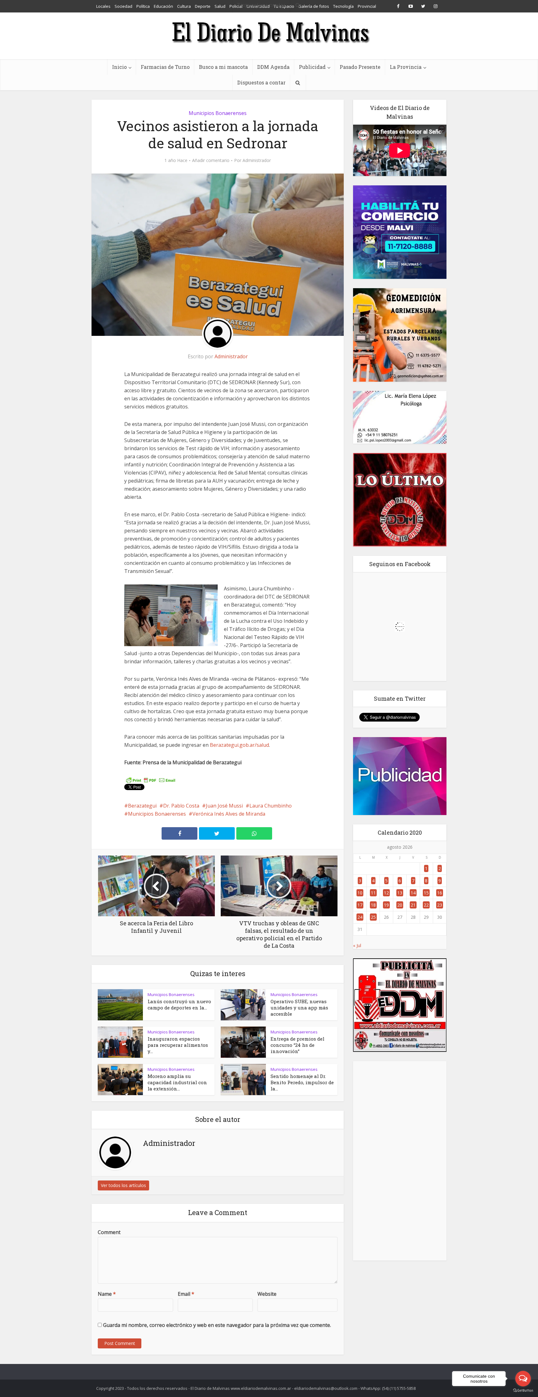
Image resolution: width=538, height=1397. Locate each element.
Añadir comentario (210, 160)
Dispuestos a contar (261, 82)
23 (439, 905)
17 (359, 905)
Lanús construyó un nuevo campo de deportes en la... (179, 1004)
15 (426, 893)
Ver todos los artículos (123, 1185)
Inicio (119, 67)
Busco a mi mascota (223, 67)
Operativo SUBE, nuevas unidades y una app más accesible (299, 1007)
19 (386, 905)
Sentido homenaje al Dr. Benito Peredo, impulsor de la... (302, 1082)
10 (359, 893)
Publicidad (312, 67)
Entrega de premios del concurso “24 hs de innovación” (297, 1045)
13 (399, 893)
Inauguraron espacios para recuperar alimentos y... (178, 1045)
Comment (109, 1232)
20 (399, 905)
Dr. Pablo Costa (181, 805)
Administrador (257, 160)
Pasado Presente (360, 67)
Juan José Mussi (224, 805)
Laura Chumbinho (270, 805)
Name (107, 1293)
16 (439, 893)
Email (186, 1293)
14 (413, 893)
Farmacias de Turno (165, 67)
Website (266, 1293)
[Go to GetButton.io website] (523, 1391)
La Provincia (406, 67)
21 (413, 905)
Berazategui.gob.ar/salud (239, 744)
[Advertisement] (399, 1160)
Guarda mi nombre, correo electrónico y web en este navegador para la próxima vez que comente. (217, 1325)
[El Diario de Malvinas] (269, 32)
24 (359, 917)
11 (373, 893)
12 (386, 893)
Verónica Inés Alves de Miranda (228, 813)
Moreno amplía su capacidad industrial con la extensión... (177, 1082)
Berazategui (142, 805)
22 (426, 905)
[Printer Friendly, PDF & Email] (150, 780)
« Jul (357, 945)
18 (373, 905)
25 (373, 917)
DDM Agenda (273, 67)
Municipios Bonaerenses (218, 113)
